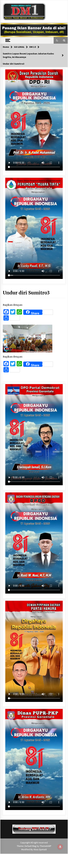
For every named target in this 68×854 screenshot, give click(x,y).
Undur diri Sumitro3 (26, 293)
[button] (57, 40)
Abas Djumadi (40, 849)
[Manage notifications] (60, 846)
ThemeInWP (45, 846)
